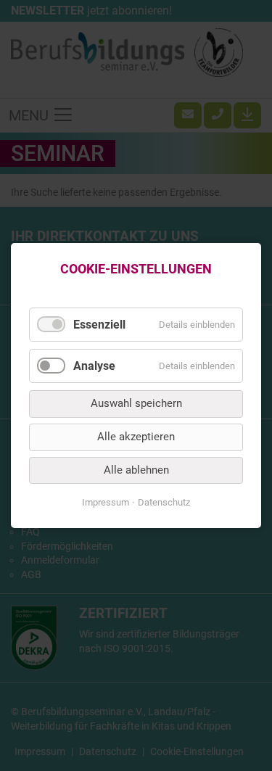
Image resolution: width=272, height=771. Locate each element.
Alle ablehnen (136, 470)
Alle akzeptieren (136, 436)
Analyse (94, 366)
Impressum (105, 502)
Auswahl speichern (136, 404)
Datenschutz (164, 502)
